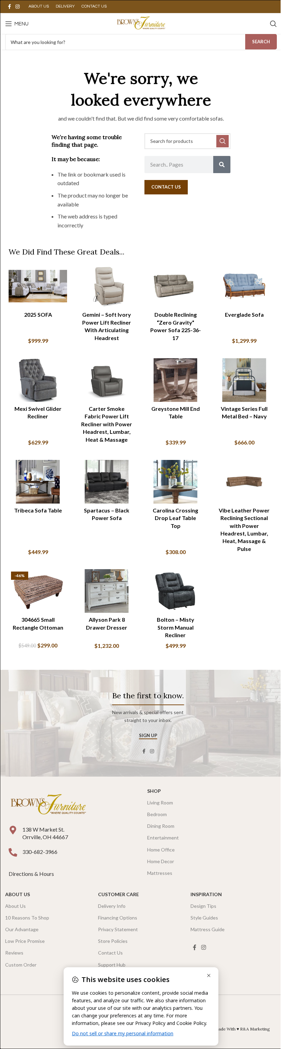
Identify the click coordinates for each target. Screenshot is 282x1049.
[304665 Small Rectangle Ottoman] (38, 591)
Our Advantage (22, 929)
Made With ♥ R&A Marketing (242, 1028)
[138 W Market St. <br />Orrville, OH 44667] (13, 830)
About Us (17, 894)
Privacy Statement (118, 929)
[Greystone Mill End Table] (175, 380)
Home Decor (160, 861)
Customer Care (118, 894)
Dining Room (160, 826)
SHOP (154, 791)
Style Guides (204, 918)
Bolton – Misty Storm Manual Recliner (175, 627)
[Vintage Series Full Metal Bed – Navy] (244, 380)
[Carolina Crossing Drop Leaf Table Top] (175, 482)
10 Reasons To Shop (27, 918)
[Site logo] (141, 23)
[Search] (273, 24)
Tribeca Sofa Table (38, 510)
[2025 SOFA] (38, 286)
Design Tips (203, 906)
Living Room (160, 802)
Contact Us (110, 953)
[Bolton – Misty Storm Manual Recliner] (175, 591)
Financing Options (117, 918)
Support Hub (112, 965)
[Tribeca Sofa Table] (38, 482)
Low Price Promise (25, 941)
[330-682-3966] (13, 852)
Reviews (14, 953)
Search (261, 41)
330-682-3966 (39, 851)
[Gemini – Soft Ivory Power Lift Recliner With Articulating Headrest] (106, 286)
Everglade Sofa (244, 314)
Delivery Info (112, 906)
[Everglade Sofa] (244, 286)
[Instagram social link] (17, 6)
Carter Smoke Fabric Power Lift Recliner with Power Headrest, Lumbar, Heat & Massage (106, 424)
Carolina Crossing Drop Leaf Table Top (175, 518)
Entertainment (163, 838)
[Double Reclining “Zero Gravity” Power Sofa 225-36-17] (175, 286)
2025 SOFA (38, 314)
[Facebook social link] (9, 6)
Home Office (161, 850)
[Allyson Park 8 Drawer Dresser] (106, 591)
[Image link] (48, 804)
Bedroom (157, 814)
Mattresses (159, 873)
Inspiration (206, 894)
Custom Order (20, 965)
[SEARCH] (222, 141)
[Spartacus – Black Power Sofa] (106, 482)
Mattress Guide (208, 929)
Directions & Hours (32, 873)
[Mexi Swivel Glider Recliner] (38, 380)
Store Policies (113, 941)
